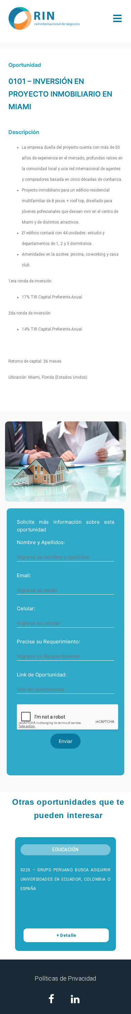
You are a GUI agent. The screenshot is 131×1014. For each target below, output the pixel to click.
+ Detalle (66, 935)
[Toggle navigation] (117, 18)
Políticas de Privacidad (65, 978)
